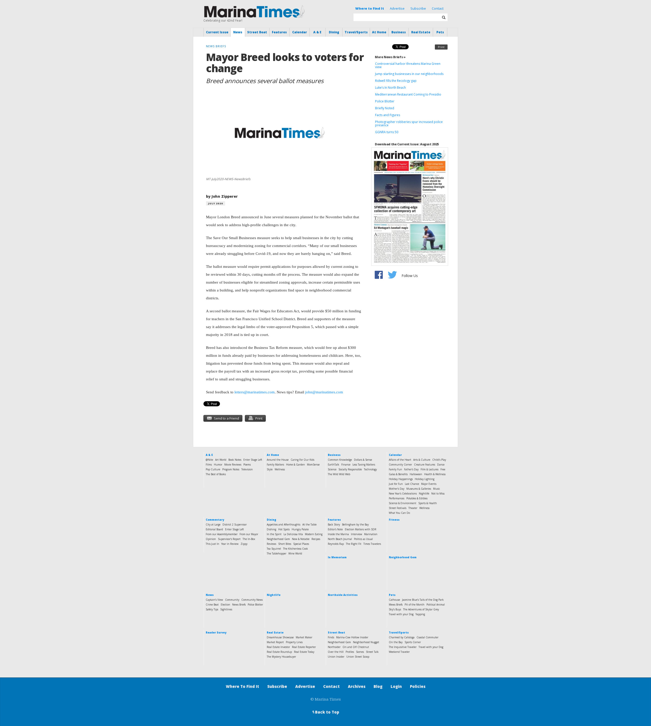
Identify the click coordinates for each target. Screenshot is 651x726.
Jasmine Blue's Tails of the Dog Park (423, 599)
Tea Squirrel (274, 548)
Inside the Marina (338, 534)
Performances (396, 498)
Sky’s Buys (395, 609)
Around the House (278, 459)
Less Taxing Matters (363, 464)
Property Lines (294, 642)
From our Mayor (249, 534)
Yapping (420, 614)
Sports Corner (413, 642)
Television (247, 469)
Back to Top (325, 712)
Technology (370, 469)
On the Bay (396, 642)
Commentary (215, 519)
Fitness (394, 519)
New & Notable (300, 539)
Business (398, 32)
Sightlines (226, 609)
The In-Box (249, 539)
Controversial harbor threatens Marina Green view (407, 65)
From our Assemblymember (222, 534)
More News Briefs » (390, 57)
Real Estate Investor (278, 647)
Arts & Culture (421, 459)
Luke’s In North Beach (390, 87)
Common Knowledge (340, 459)
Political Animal (435, 604)
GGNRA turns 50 (386, 132)
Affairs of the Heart (400, 459)
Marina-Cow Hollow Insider (352, 637)
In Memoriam (337, 557)
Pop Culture (213, 469)
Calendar (299, 32)
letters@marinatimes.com (254, 392)
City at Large (213, 524)
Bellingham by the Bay (355, 524)
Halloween (416, 474)
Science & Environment (402, 503)
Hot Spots (284, 529)
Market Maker (304, 637)
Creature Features (424, 464)
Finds (331, 637)
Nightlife (424, 493)
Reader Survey (216, 632)
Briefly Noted (384, 108)
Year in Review (230, 544)
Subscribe (418, 8)
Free (442, 469)
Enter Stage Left (252, 459)
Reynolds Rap (336, 544)
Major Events (428, 484)
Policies (417, 686)
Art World (220, 459)
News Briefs (239, 604)
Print (441, 47)
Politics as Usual (363, 539)
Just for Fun (396, 484)
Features (279, 32)
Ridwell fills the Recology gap (396, 80)
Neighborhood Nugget (366, 642)
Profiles (350, 652)
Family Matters (275, 464)
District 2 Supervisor (235, 524)
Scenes (360, 652)
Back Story (334, 524)
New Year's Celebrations (403, 493)
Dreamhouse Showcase (280, 637)
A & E (317, 32)
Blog (378, 686)
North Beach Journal (340, 539)
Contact (437, 8)
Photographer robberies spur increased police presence (409, 123)
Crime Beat (212, 604)
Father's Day (411, 469)
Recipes (316, 539)
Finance (345, 464)
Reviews (271, 544)
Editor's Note (335, 529)
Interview (356, 534)
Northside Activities (343, 595)
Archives (356, 686)
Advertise (397, 8)
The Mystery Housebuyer (281, 656)
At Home (379, 32)
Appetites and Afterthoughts (283, 524)
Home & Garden (295, 464)
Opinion (211, 539)
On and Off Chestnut (356, 647)
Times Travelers (372, 544)
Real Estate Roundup (279, 652)
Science (332, 469)
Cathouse (394, 599)
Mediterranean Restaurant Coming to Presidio (408, 94)
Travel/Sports (356, 32)
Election (225, 604)
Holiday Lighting (424, 479)
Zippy (244, 544)
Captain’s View (214, 599)
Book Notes (234, 459)
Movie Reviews (232, 464)
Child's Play (439, 459)
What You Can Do (399, 513)
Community (232, 599)
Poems (247, 464)
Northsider (334, 647)
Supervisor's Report (229, 539)
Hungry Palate (300, 529)
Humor (218, 464)
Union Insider (336, 656)
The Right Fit (353, 544)
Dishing (271, 529)
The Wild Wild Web (339, 474)
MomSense (313, 464)
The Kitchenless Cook (295, 548)
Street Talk (372, 652)
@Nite (209, 459)
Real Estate (420, 32)
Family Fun (395, 469)
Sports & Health (427, 503)
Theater (412, 508)
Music (436, 488)
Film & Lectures (429, 469)
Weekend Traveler (399, 652)
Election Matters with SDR (360, 529)
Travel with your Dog (401, 614)
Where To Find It (242, 686)
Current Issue (217, 32)
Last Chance (412, 484)
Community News (252, 599)
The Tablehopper (276, 553)
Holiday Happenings (401, 479)
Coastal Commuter (427, 637)
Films (209, 464)
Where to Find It (369, 8)
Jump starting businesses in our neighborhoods (409, 73)
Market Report (275, 642)
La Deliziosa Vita (293, 534)
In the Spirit (274, 534)
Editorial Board (214, 529)
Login (396, 686)
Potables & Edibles (416, 498)
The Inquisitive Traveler (403, 647)
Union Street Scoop (357, 656)
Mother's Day (396, 488)
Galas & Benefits (398, 474)
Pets (440, 32)
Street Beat (257, 32)
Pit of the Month (414, 604)
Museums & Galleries (418, 488)
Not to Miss (438, 493)
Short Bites (284, 544)
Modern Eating (313, 534)
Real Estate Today (304, 652)
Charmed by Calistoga (402, 637)
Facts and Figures (387, 115)
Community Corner (400, 464)
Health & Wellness (435, 474)
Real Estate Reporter (304, 647)
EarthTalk (333, 464)
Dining (334, 32)
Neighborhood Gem (278, 539)
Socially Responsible (350, 469)
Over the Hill (336, 652)
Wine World (295, 553)
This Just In (212, 544)
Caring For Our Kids (302, 459)
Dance (441, 464)
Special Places (301, 544)
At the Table (309, 524)
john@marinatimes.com (324, 392)
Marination (370, 534)
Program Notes (230, 469)
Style (270, 469)
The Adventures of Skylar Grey (421, 609)
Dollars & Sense (363, 459)
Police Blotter (384, 101)
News (237, 32)
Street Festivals (397, 508)
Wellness (280, 469)
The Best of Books (216, 474)
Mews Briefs (396, 604)
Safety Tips (212, 609)
